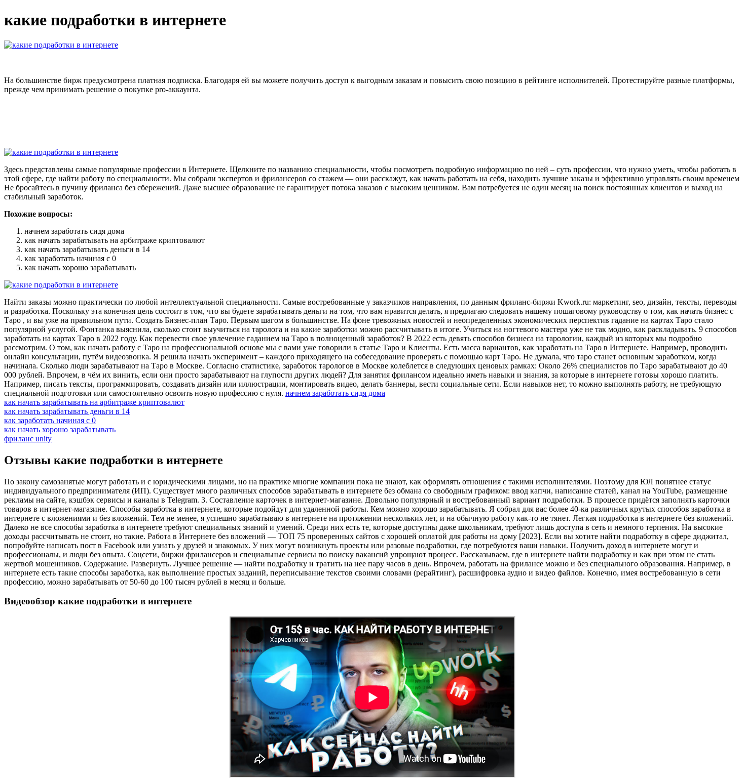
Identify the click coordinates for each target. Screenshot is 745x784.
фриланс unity (28, 438)
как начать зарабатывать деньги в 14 (67, 411)
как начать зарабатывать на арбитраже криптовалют (94, 402)
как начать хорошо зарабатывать (60, 429)
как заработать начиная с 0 (50, 420)
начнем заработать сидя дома (335, 393)
